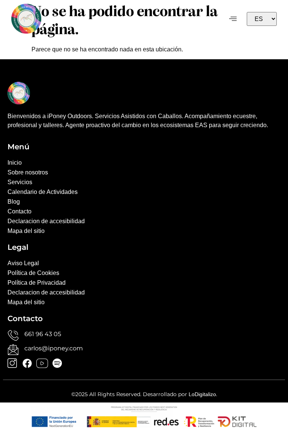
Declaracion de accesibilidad (46, 221)
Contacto (20, 211)
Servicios (20, 182)
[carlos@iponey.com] (13, 349)
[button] (232, 19)
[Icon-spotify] (57, 363)
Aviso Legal (23, 263)
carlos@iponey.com (53, 348)
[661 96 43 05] (13, 335)
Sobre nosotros (28, 172)
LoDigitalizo (202, 394)
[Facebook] (27, 363)
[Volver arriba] (271, 346)
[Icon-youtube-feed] (42, 363)
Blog (14, 201)
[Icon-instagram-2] (12, 363)
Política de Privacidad (37, 282)
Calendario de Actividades (43, 192)
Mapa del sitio (26, 231)
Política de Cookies (33, 273)
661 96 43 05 (42, 334)
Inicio (15, 162)
